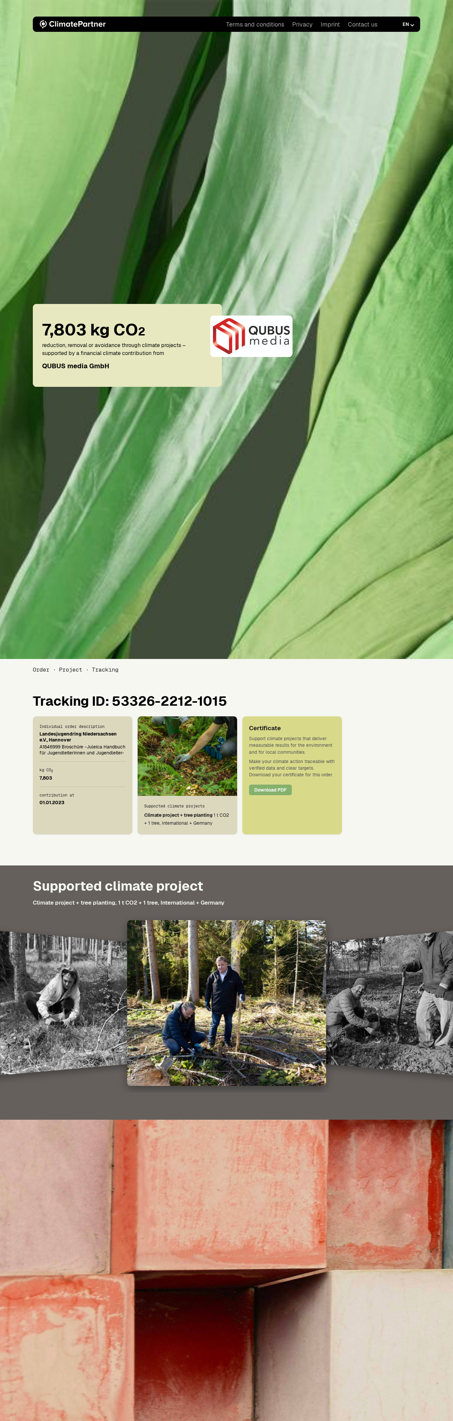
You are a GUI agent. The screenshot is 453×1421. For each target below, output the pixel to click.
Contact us (362, 24)
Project (70, 669)
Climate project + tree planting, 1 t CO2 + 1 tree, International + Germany (129, 902)
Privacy (302, 24)
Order (41, 669)
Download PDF (270, 790)
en (406, 24)
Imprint (330, 24)
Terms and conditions (255, 24)
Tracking (105, 669)
